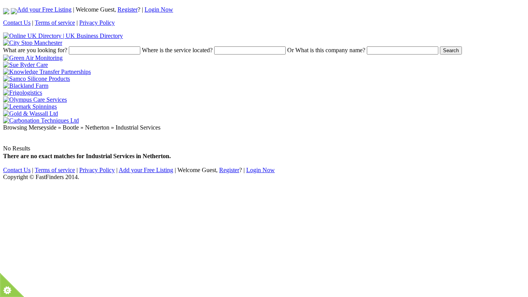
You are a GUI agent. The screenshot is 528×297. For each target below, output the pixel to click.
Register (128, 9)
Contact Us (17, 22)
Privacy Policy (97, 22)
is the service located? (177, 50)
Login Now (159, 9)
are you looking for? (35, 50)
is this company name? (326, 50)
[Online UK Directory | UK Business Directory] (63, 35)
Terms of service (55, 22)
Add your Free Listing (44, 9)
